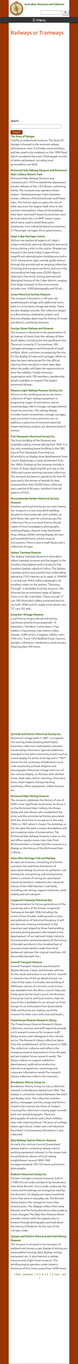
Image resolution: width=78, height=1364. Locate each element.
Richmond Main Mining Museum (30, 796)
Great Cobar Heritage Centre (28, 236)
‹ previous (27, 1274)
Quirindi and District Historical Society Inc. (36, 734)
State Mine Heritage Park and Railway (33, 858)
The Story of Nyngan (23, 136)
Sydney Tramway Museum (26, 552)
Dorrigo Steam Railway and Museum (32, 328)
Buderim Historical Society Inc (29, 1174)
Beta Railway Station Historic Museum (33, 1140)
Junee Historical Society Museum (30, 294)
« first (17, 1274)
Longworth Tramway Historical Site (31, 900)
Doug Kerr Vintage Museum (27, 614)
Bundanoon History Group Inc (28, 1082)
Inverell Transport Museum (26, 962)
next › (58, 1274)
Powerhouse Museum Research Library (34, 1020)
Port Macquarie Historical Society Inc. (33, 436)
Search (15, 120)
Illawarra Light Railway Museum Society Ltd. (37, 390)
